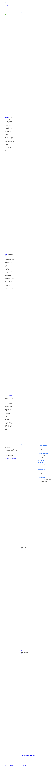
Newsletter (24, 765)
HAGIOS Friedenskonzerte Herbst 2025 (8, 395)
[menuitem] (10, 5)
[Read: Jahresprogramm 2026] (6, 151)
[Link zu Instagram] (9, 1)
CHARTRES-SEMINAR (42, 445)
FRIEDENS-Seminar (42, 469)
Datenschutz (7, 765)
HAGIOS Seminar (41, 477)
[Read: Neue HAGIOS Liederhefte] (6, 14)
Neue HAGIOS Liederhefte (26, 546)
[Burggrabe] (7, 5)
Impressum (12, 765)
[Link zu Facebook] (5, 1)
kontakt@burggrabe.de (11, 458)
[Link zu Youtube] (7, 1)
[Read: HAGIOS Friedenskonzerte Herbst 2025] (6, 292)
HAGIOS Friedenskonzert (43, 453)
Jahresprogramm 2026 (25, 650)
